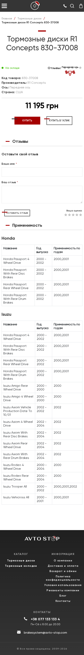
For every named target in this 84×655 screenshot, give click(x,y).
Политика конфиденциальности (63, 578)
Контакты (63, 601)
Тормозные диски (29, 18)
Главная (7, 18)
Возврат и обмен (63, 571)
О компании (63, 560)
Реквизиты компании (62, 590)
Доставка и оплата (63, 566)
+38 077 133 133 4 (45, 619)
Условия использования (62, 585)
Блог (63, 595)
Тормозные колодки (21, 566)
